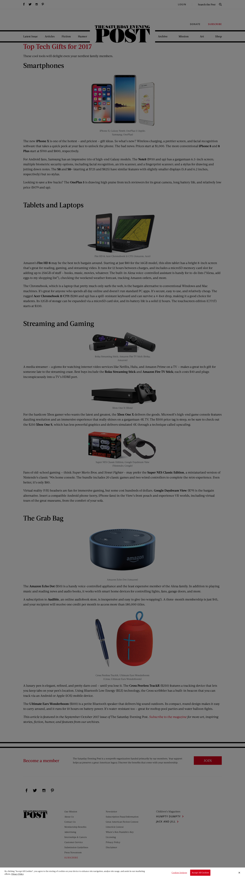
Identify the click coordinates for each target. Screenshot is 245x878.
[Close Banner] (239, 872)
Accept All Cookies (200, 872)
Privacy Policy (17, 874)
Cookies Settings (179, 872)
